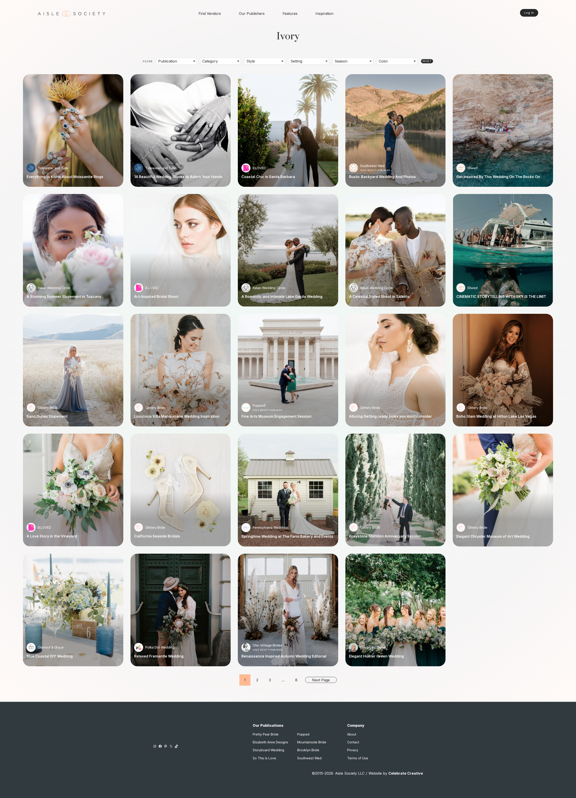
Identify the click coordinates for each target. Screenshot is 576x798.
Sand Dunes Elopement (47, 416)
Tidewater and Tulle (53, 168)
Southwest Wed (372, 166)
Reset (427, 61)
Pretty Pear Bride (266, 734)
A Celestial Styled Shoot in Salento (379, 296)
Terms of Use (357, 758)
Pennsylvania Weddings (271, 527)
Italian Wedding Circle (54, 288)
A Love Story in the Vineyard (52, 536)
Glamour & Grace (51, 647)
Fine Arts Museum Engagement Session (276, 416)
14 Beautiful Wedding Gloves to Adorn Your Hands (178, 177)
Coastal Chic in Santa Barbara (268, 177)
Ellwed (472, 168)
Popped (303, 734)
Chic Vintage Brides (267, 645)
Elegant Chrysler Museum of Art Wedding (492, 536)
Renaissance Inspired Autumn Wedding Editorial (283, 656)
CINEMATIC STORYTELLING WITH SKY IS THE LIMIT (501, 296)
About (351, 734)
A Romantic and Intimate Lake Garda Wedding (281, 296)
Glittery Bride (48, 408)
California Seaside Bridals (157, 536)
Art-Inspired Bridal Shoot (156, 296)
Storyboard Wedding (268, 750)
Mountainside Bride (311, 742)
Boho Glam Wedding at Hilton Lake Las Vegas (496, 416)
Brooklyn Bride (308, 750)
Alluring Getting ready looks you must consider (390, 416)
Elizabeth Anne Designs (270, 742)
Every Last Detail (373, 647)
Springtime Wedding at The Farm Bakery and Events (287, 536)
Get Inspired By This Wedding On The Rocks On (498, 177)
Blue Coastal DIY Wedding (50, 656)
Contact (353, 742)
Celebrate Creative (405, 773)
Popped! (259, 405)
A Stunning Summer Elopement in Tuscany (64, 296)
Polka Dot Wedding (159, 647)
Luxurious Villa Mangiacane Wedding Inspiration (176, 416)
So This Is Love (264, 758)
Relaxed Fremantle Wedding (159, 656)
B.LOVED (259, 168)
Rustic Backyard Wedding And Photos (382, 177)
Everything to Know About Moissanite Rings (65, 177)
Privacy (352, 750)
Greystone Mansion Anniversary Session (385, 536)
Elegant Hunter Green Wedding (376, 656)
